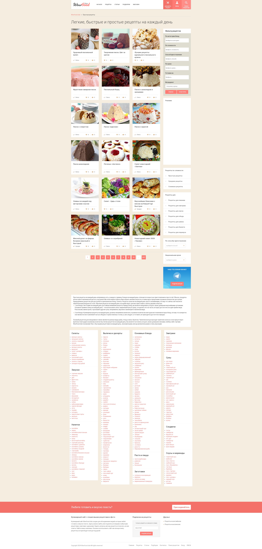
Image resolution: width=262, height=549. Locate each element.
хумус (74, 382)
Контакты (163, 545)
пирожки (106, 363)
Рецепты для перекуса (177, 232)
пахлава (106, 451)
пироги (105, 337)
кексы (105, 343)
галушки (137, 439)
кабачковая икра (77, 404)
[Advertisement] (177, 134)
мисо (167, 402)
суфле (105, 369)
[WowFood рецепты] (81, 4)
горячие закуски (77, 373)
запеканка (138, 337)
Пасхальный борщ (112, 90)
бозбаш (168, 418)
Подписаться (177, 284)
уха (167, 388)
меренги (106, 481)
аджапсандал (139, 432)
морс (73, 475)
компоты (75, 436)
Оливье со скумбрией (113, 238)
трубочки (106, 441)
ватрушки (106, 430)
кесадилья (75, 398)
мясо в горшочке (140, 404)
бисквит (106, 378)
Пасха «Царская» (111, 127)
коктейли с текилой (78, 469)
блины (105, 345)
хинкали (137, 418)
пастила (106, 463)
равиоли (137, 461)
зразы (137, 388)
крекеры (106, 422)
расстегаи (106, 479)
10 (133, 257)
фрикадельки (139, 371)
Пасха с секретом (80, 127)
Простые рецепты (175, 176)
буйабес (169, 416)
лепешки (106, 382)
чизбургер (169, 440)
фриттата (75, 379)
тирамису (106, 392)
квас (73, 473)
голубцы (137, 361)
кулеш (168, 420)
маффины (106, 353)
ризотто (137, 447)
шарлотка (106, 365)
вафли (105, 406)
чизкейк (106, 359)
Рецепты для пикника (176, 200)
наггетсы (75, 418)
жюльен (74, 416)
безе (104, 414)
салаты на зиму (140, 479)
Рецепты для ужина (176, 222)
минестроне (170, 398)
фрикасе (137, 414)
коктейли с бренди (78, 463)
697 (143, 257)
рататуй (137, 386)
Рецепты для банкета (176, 227)
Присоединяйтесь (181, 507)
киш (104, 384)
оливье (74, 353)
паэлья (137, 382)
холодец (74, 412)
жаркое (137, 355)
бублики (106, 467)
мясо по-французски (142, 422)
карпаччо (75, 386)
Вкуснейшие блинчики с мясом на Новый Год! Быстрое (145, 203)
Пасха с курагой (141, 127)
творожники (107, 439)
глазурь (105, 449)
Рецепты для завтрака (177, 206)
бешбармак (138, 436)
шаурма (137, 392)
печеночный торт (140, 428)
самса (105, 469)
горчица (169, 467)
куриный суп (170, 406)
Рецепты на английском (173, 521)
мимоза (74, 355)
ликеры (74, 455)
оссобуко (138, 445)
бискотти (106, 420)
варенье (137, 477)
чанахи (137, 434)
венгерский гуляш (141, 373)
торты (105, 339)
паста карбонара (140, 459)
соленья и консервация (143, 475)
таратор (169, 412)
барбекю (169, 469)
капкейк (106, 386)
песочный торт (108, 473)
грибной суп (170, 373)
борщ (168, 365)
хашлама (138, 441)
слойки (105, 428)
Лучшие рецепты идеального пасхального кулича (145, 54)
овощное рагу (139, 363)
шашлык (137, 345)
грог (73, 471)
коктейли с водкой (78, 449)
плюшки (106, 459)
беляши (105, 465)
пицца (137, 463)
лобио (74, 402)
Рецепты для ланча (175, 211)
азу (136, 426)
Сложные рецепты (175, 186)
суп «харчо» (170, 400)
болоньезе (138, 465)
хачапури (106, 412)
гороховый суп (171, 371)
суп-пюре (169, 361)
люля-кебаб (139, 430)
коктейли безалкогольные (80, 453)
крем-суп (169, 363)
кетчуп (168, 481)
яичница (169, 345)
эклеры (105, 424)
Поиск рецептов (173, 545)
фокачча (106, 447)
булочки (106, 361)
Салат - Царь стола (112, 201)
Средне (139, 209)
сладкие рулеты (108, 380)
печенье (106, 341)
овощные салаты (77, 339)
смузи (74, 430)
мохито (74, 461)
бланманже (107, 416)
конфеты (106, 375)
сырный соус (170, 479)
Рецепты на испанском (172, 524)
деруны (137, 375)
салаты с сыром (77, 361)
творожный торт (108, 436)
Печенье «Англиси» (112, 164)
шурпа (168, 408)
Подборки (154, 545)
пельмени (138, 378)
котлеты (137, 339)
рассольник (170, 392)
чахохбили (138, 420)
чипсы (74, 384)
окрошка (169, 390)
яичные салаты (77, 347)
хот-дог (168, 438)
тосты (168, 430)
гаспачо (169, 375)
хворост (106, 457)
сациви (74, 410)
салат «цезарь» (77, 351)
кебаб (137, 390)
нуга (104, 418)
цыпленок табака (140, 410)
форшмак (75, 396)
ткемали (169, 483)
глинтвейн (75, 451)
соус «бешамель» (172, 465)
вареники (138, 369)
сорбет (105, 402)
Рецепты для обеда (176, 216)
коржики (106, 455)
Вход (183, 545)
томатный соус (171, 457)
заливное (75, 400)
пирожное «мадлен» (110, 461)
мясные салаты (77, 337)
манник (105, 410)
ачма (105, 475)
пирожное (106, 357)
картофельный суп (172, 384)
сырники (169, 341)
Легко (77, 60)
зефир (105, 426)
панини (168, 442)
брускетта (169, 434)
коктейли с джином (78, 444)
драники (169, 347)
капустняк (169, 414)
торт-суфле (107, 471)
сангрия (74, 467)
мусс (104, 371)
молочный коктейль (78, 440)
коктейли (75, 428)
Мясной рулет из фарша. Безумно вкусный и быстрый (83, 240)
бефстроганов (139, 408)
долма (137, 412)
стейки (137, 347)
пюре (136, 343)
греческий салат (77, 357)
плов (136, 349)
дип (73, 377)
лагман (168, 410)
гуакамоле (75, 390)
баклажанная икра (78, 392)
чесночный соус (171, 473)
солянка (169, 382)
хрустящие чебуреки (110, 367)
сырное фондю (77, 406)
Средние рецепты (175, 181)
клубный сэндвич (172, 436)
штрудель (106, 396)
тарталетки (107, 388)
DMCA (189, 545)
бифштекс (138, 402)
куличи (105, 398)
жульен (137, 380)
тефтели (137, 359)
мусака (137, 396)
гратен (137, 367)
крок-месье (170, 444)
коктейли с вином (77, 457)
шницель (138, 398)
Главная (131, 545)
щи (167, 379)
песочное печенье (109, 404)
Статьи (146, 545)
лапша (137, 341)
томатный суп (170, 367)
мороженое (107, 349)
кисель (74, 465)
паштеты (75, 375)
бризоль (137, 443)
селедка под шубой (78, 363)
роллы (137, 351)
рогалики (106, 432)
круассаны (106, 434)
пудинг (105, 355)
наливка (74, 477)
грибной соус (170, 463)
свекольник (170, 404)
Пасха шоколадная (81, 164)
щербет (105, 400)
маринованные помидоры (143, 481)
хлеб (104, 347)
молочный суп (171, 394)
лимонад (75, 434)
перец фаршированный (143, 357)
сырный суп (170, 377)
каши (168, 337)
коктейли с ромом (78, 446)
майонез (169, 459)
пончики (106, 408)
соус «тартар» (170, 471)
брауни (105, 373)
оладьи (105, 351)
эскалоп (137, 416)
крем (105, 394)
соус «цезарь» (171, 477)
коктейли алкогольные (79, 432)
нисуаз (74, 343)
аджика (168, 475)
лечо (73, 408)
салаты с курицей (78, 341)
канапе (74, 388)
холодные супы (171, 369)
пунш (73, 438)
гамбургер (169, 432)
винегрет (75, 349)
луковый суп (170, 386)
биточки (137, 400)
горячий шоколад (78, 442)
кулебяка (106, 477)
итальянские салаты (79, 345)
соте (136, 384)
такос (73, 394)
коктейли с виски (77, 459)
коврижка (106, 445)
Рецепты (139, 545)
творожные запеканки (173, 343)
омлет (168, 339)
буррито (137, 394)
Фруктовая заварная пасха (84, 90)
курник (105, 453)
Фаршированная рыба (142, 449)
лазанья (137, 353)
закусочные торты (78, 414)
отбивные (138, 365)
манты (137, 406)
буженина (138, 424)
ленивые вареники (172, 351)
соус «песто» (170, 461)
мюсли (168, 349)
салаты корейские (78, 359)
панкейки (106, 390)
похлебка (169, 396)
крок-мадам (170, 446)
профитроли (107, 443)
